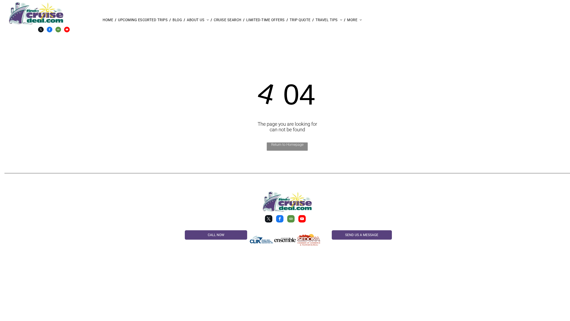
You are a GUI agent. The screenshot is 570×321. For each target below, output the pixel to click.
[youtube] (67, 30)
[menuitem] (108, 20)
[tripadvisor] (58, 30)
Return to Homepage (287, 144)
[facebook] (49, 30)
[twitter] (41, 30)
